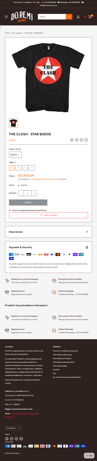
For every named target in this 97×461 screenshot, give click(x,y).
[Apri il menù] (6, 17)
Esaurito (28, 202)
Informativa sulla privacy (62, 355)
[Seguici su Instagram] (16, 439)
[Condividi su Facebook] (72, 140)
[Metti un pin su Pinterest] (76, 140)
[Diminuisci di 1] (21, 193)
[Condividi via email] (86, 140)
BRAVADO (12, 140)
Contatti (56, 370)
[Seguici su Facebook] (7, 439)
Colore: (15, 149)
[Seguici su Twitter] (11, 439)
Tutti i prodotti (17, 33)
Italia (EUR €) (10, 428)
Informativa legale (60, 366)
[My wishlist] (85, 17)
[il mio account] (78, 16)
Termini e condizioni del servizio (65, 351)
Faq (54, 373)
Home (7, 33)
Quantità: (13, 193)
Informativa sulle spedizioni (63, 362)
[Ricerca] (69, 16)
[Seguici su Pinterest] (21, 439)
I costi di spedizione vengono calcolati (43, 179)
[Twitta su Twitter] (81, 140)
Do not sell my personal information (67, 377)
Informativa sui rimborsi (62, 358)
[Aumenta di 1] (34, 193)
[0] (89, 16)
